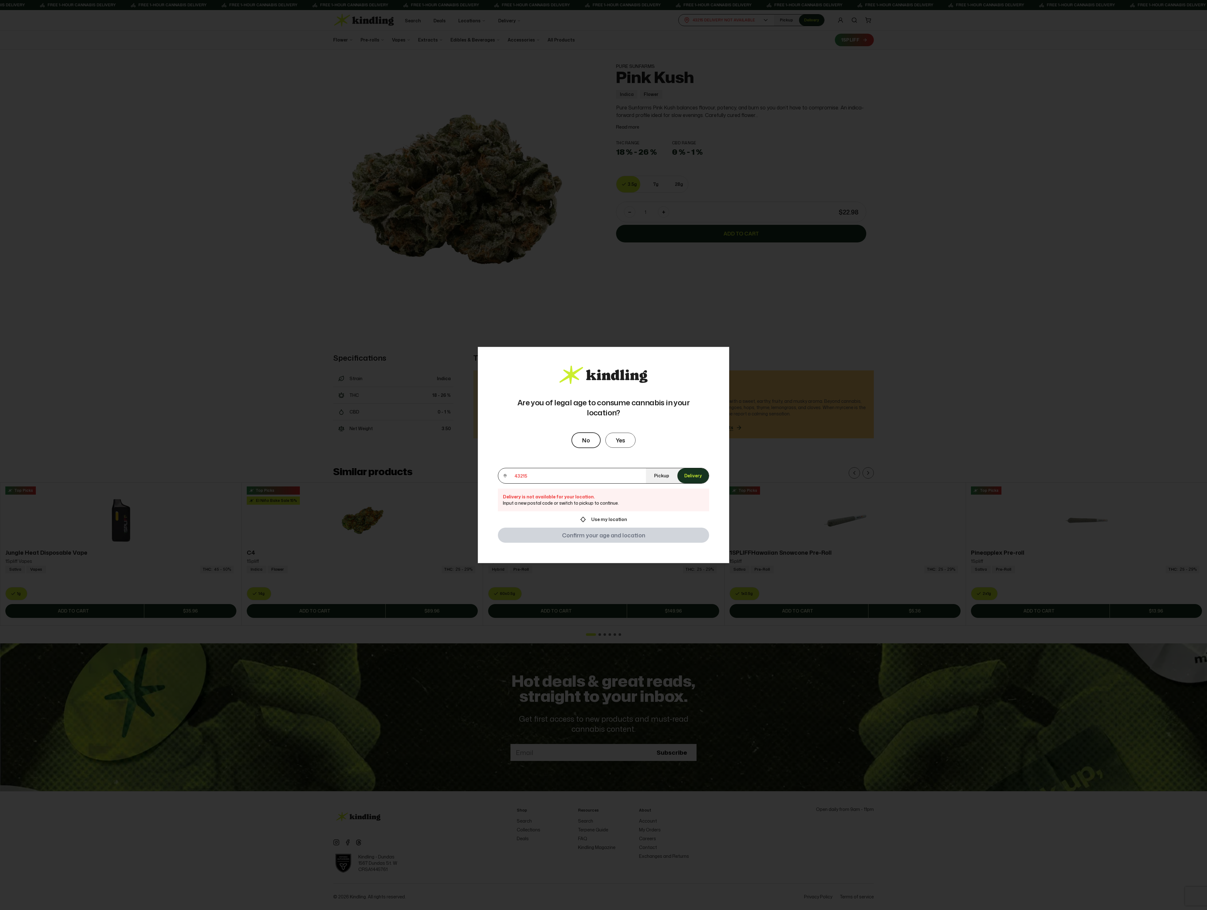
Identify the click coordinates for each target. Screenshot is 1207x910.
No (586, 440)
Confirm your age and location (603, 535)
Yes (620, 440)
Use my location (609, 519)
